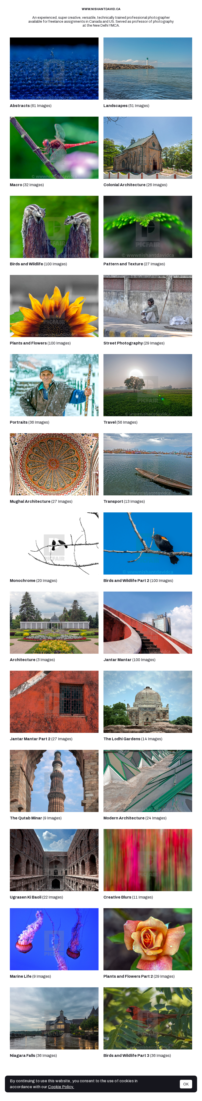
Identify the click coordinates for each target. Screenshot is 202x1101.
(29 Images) (134, 343)
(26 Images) (135, 185)
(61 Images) (30, 106)
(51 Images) (126, 106)
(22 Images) (36, 897)
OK (186, 1084)
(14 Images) (132, 739)
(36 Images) (29, 422)
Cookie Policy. (61, 1087)
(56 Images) (120, 422)
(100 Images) (38, 264)
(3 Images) (32, 660)
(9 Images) (36, 818)
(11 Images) (128, 897)
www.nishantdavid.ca (101, 9)
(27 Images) (134, 264)
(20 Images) (33, 580)
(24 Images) (135, 818)
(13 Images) (124, 501)
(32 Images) (27, 185)
